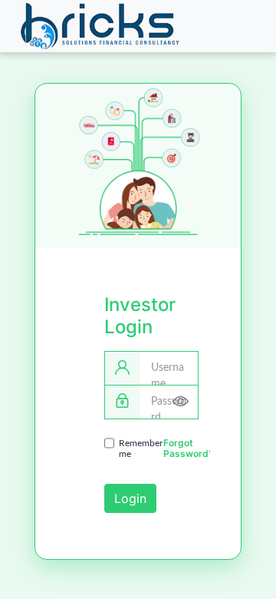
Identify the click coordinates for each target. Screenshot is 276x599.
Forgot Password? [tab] (188, 448)
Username (167, 375)
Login (130, 498)
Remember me (141, 448)
